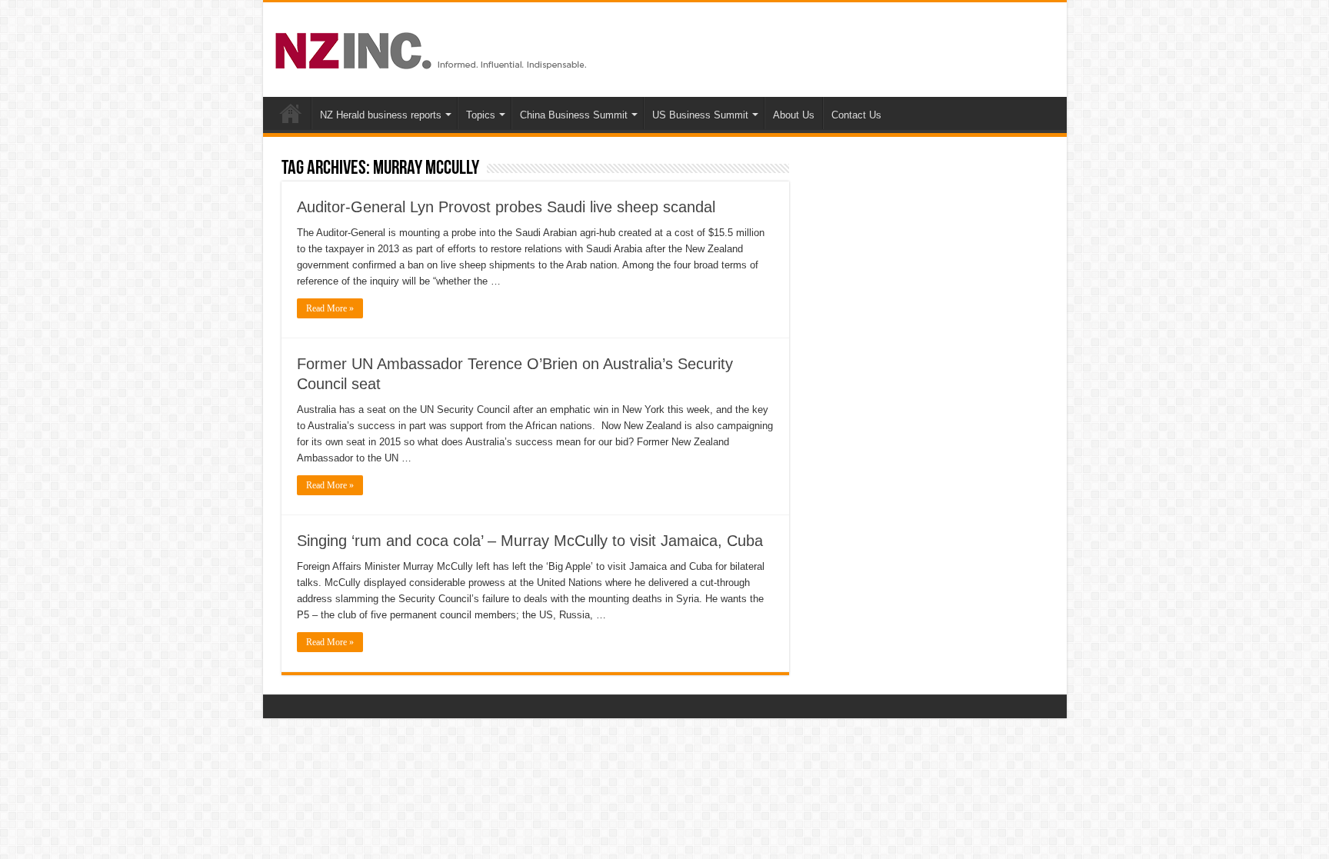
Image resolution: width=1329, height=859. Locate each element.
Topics (480, 115)
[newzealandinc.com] (433, 47)
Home (291, 113)
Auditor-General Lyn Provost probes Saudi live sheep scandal (506, 206)
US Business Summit (700, 115)
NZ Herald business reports (380, 115)
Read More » (330, 308)
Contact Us (856, 115)
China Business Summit (574, 115)
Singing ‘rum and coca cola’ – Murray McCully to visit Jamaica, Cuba (530, 540)
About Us (793, 115)
